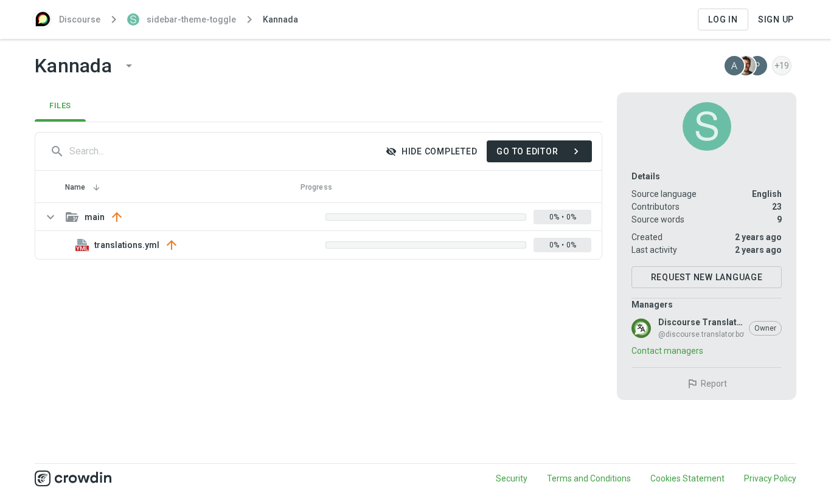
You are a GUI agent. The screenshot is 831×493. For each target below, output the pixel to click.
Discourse (79, 19)
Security (511, 478)
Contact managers (667, 351)
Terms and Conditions (589, 478)
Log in (723, 19)
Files (60, 105)
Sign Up (776, 19)
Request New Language (707, 277)
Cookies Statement (687, 478)
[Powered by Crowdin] (73, 478)
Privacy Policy (770, 478)
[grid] (318, 231)
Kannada (280, 19)
